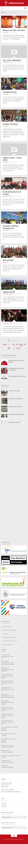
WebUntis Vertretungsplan (9, 630)
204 (14, 344)
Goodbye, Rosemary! (10, 124)
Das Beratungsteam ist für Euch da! (17, 376)
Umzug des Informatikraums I (15, 406)
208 (9, 348)
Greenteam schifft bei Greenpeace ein (10, 227)
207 (25, 344)
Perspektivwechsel (9, 92)
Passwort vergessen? (8, 644)
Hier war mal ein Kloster (14, 391)
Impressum (4, 806)
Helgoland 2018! (9, 292)
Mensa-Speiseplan (7, 626)
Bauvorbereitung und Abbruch (15, 398)
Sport (10, 294)
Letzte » (18, 348)
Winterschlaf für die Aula (14, 422)
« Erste (4, 344)
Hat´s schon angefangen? (12, 60)
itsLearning (5, 633)
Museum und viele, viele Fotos (14, 30)
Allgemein (5, 32)
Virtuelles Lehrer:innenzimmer (10, 641)
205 (17, 344)
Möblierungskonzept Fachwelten (16, 414)
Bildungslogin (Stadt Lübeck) (9, 637)
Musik (10, 62)
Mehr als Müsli (8, 260)
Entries (4, 805)
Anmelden (3, 803)
